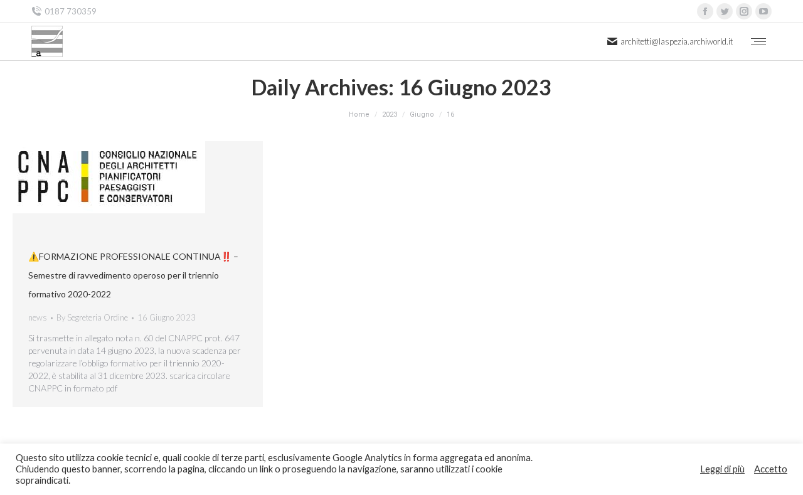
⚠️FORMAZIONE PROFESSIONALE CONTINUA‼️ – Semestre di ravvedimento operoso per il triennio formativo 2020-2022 (133, 275)
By (92, 317)
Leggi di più (722, 469)
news (37, 317)
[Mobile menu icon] (758, 42)
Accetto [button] (770, 469)
